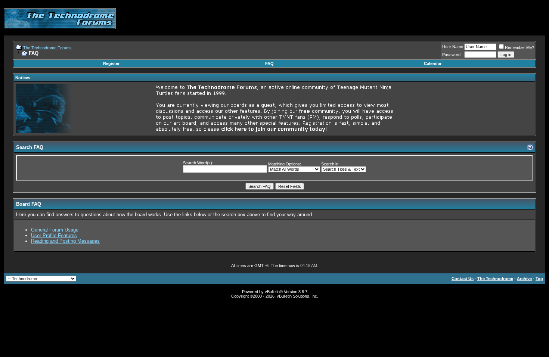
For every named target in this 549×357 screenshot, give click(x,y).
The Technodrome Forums (47, 48)
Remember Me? (519, 47)
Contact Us (463, 278)
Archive (524, 278)
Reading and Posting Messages (65, 241)
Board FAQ (28, 204)
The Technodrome (495, 278)
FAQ (269, 63)
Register (111, 63)
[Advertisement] (409, 18)
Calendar (432, 63)
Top (539, 278)
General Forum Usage (54, 230)
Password (451, 54)
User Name (452, 46)
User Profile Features (54, 235)
